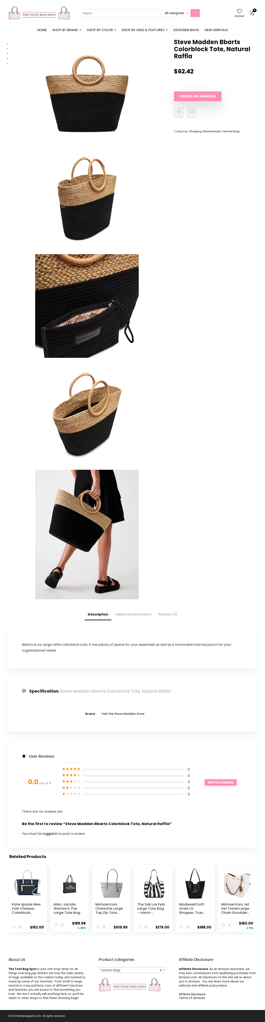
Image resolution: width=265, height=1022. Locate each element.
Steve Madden (212, 131)
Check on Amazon (198, 96)
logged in (50, 833)
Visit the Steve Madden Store (123, 714)
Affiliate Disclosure (192, 994)
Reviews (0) (167, 614)
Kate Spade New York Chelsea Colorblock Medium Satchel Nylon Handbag (26, 912)
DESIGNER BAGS (186, 30)
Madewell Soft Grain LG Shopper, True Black (191, 910)
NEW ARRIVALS (216, 30)
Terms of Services (192, 998)
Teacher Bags (231, 131)
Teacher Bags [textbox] (131, 970)
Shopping (195, 131)
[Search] (195, 13)
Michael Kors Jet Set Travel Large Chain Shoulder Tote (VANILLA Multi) (235, 912)
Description (98, 614)
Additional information (133, 614)
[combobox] (132, 970)
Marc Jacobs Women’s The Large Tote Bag (67, 908)
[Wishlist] (239, 11)
